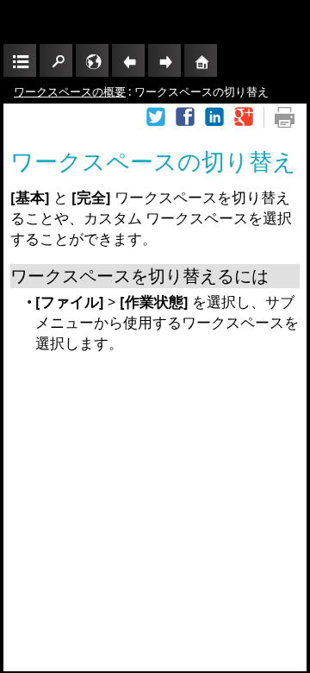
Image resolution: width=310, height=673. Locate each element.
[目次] (19, 60)
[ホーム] (200, 60)
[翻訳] (92, 60)
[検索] (56, 60)
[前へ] (128, 60)
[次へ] (164, 60)
